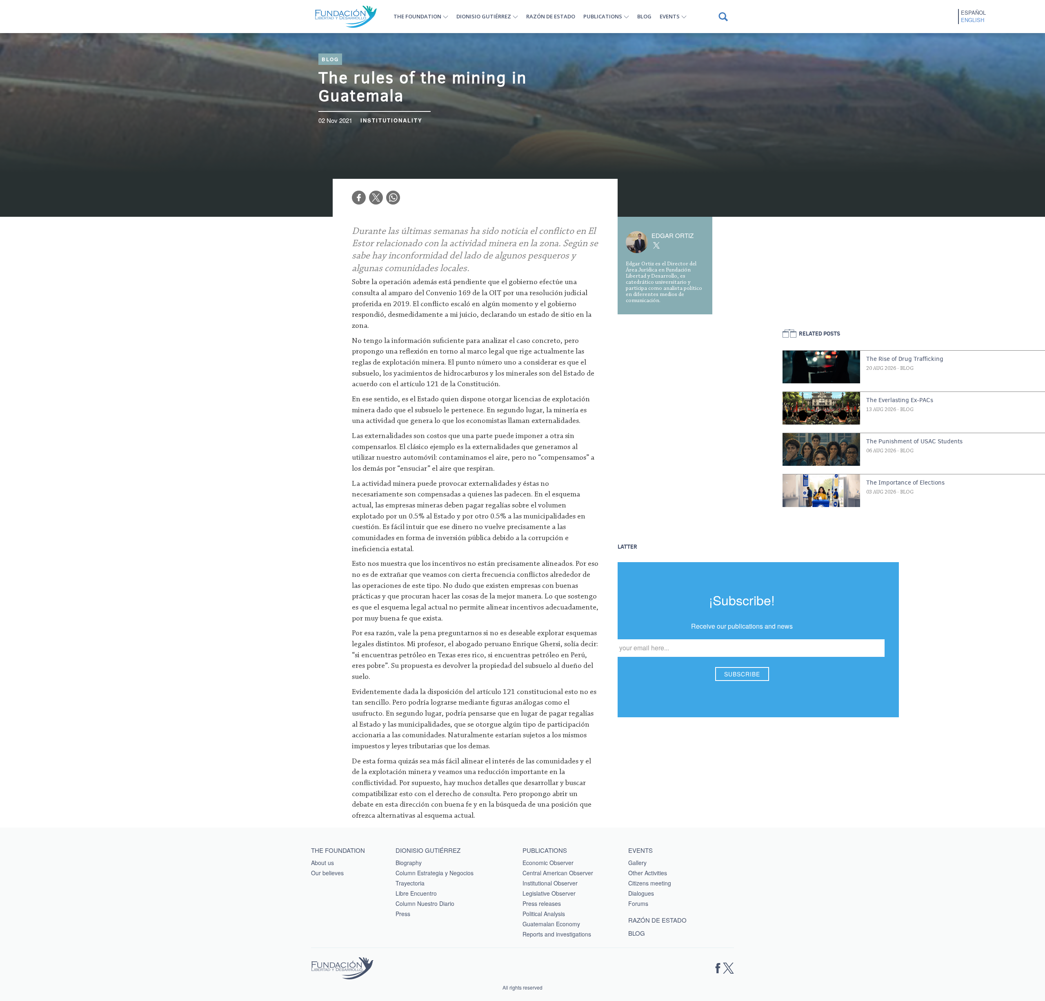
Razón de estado (550, 16)
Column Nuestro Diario (425, 903)
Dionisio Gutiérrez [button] (483, 16)
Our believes (327, 873)
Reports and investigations (556, 934)
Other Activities (647, 873)
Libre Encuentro (416, 893)
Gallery (637, 863)
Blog (644, 16)
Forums (638, 903)
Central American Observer (557, 873)
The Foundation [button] (417, 16)
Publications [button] (602, 16)
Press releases (541, 903)
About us (322, 863)
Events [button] (670, 16)
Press (403, 914)
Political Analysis (543, 914)
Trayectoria (410, 883)
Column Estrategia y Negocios (435, 873)
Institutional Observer (550, 883)
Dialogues (641, 893)
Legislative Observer (549, 893)
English (972, 20)
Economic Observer (548, 863)
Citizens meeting (649, 883)
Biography (409, 863)
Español (973, 12)
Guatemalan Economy (551, 924)
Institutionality (391, 120)
